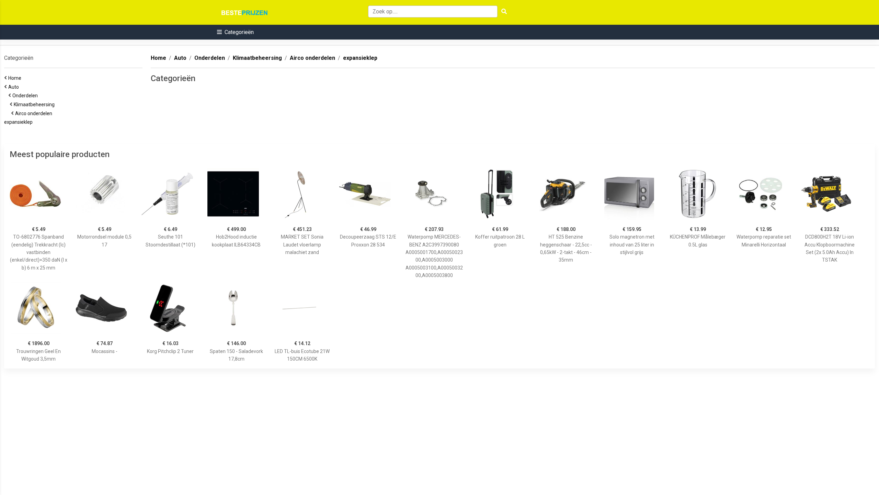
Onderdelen (26, 95)
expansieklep (19, 122)
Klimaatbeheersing (35, 104)
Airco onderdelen (34, 113)
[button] (235, 32)
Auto (14, 87)
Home (15, 78)
